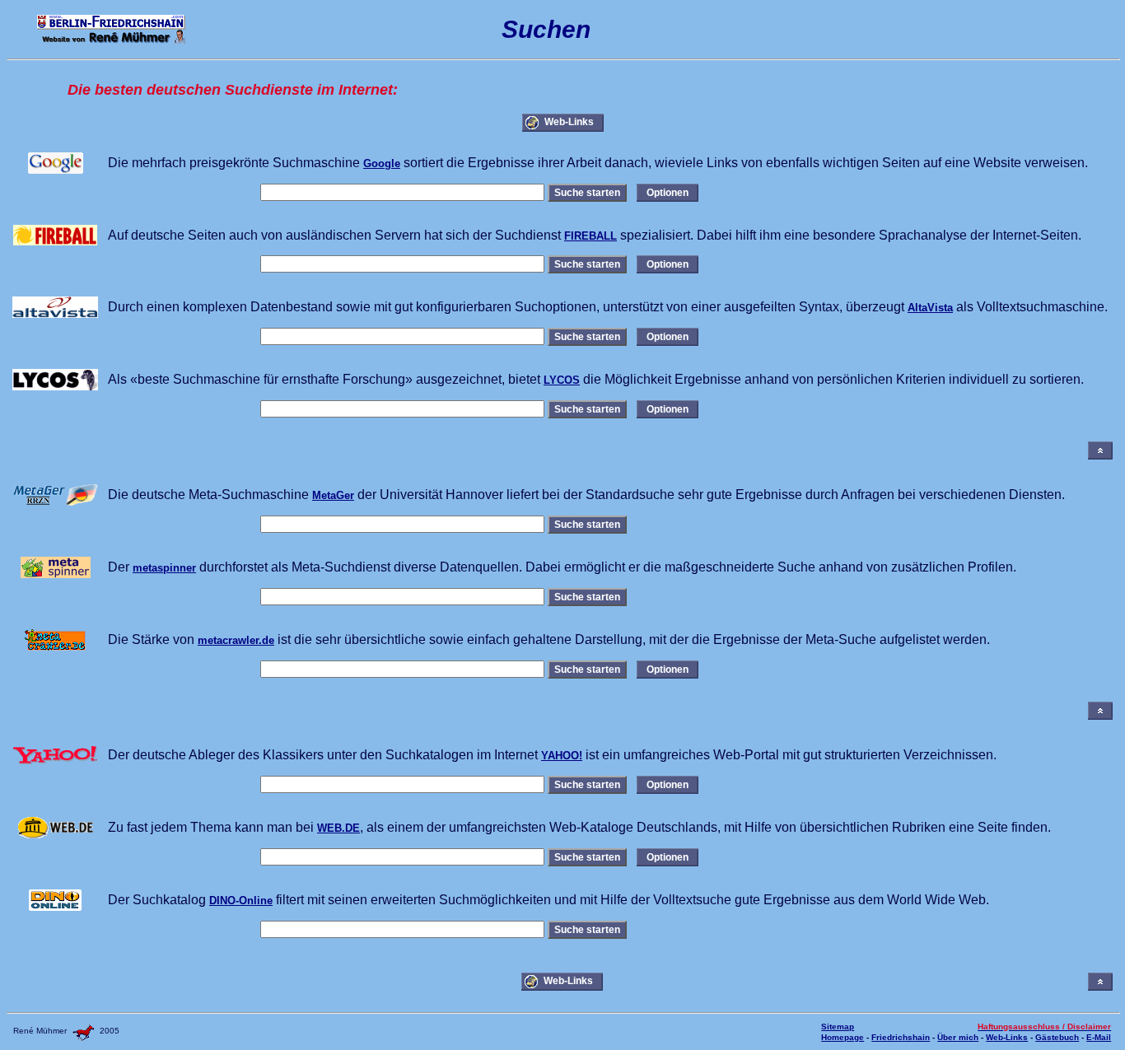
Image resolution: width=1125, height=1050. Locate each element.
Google (381, 163)
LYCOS (562, 380)
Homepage (842, 1037)
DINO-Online (241, 900)
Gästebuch (1057, 1037)
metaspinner (164, 568)
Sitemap (837, 1026)
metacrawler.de (236, 640)
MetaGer (333, 495)
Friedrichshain (900, 1037)
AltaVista (930, 307)
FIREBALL (590, 236)
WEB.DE (338, 828)
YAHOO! (561, 755)
